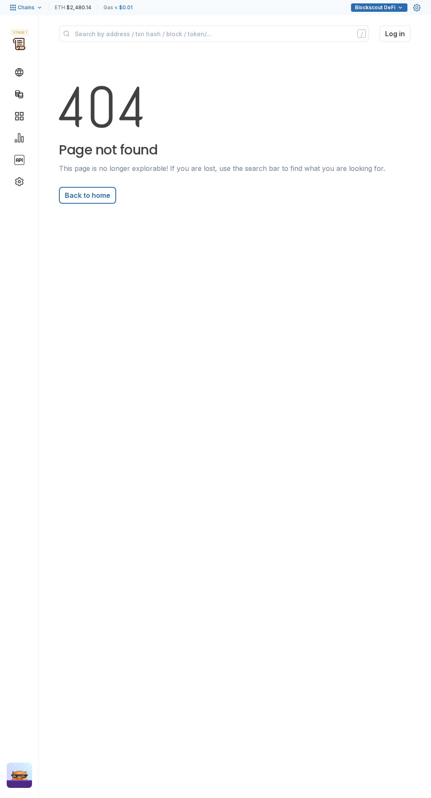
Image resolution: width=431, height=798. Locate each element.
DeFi (375, 7)
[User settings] (416, 7)
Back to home (87, 195)
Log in (395, 33)
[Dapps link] (19, 116)
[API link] (19, 160)
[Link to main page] (19, 43)
